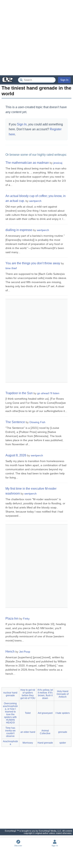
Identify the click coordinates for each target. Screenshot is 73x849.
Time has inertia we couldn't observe (10, 732)
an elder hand (27, 732)
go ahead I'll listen (48, 393)
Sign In (64, 79)
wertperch (35, 200)
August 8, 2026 (15, 455)
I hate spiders (62, 713)
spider (62, 742)
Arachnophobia (10, 743)
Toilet (28, 713)
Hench (10, 651)
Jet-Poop (24, 651)
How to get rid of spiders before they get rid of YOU (27, 694)
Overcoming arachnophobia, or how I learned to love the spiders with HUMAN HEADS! (10, 713)
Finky (26, 618)
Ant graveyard (45, 713)
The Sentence (15, 422)
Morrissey (28, 742)
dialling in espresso (18, 230)
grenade (62, 732)
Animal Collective (45, 732)
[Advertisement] (36, 37)
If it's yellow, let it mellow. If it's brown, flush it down (45, 694)
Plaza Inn (11, 618)
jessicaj (57, 162)
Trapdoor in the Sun (19, 393)
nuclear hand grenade (10, 694)
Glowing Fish (37, 422)
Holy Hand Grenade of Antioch (63, 694)
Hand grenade (45, 742)
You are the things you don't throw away (32, 263)
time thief (11, 268)
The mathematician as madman (27, 162)
